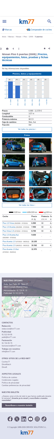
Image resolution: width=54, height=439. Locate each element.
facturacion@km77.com (11, 346)
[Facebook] (10, 418)
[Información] (1, 49)
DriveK (4, 367)
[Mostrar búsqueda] (49, 21)
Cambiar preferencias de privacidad (16, 385)
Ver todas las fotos (26, 205)
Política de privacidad (10, 383)
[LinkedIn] (23, 418)
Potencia (45, 217)
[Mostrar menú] (4, 21)
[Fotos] (7, 49)
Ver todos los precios (26, 129)
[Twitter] (16, 418)
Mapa (25, 287)
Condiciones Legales (10, 380)
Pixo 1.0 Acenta (16, 227)
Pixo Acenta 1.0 (16, 241)
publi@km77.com (9, 337)
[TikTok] (44, 418)
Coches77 (6, 362)
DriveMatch (6, 364)
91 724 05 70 (22, 290)
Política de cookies (9, 377)
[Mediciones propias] (18, 49)
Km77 (27, 21)
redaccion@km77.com (11, 329)
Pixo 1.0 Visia (15, 223)
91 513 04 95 (18, 293)
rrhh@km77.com (8, 352)
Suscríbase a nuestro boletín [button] (19, 405)
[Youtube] (30, 418)
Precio (34, 217)
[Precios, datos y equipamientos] (13, 49)
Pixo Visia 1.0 (15, 231)
